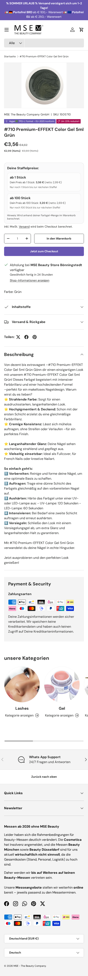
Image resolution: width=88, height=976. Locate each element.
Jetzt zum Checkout (44, 251)
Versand (24, 226)
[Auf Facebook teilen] (26, 337)
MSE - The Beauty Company (30, 966)
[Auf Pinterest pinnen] (34, 337)
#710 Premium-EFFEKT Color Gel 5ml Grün (44, 56)
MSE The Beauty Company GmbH (26, 114)
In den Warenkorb (59, 238)
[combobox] (44, 43)
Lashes (22, 708)
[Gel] (62, 684)
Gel (62, 708)
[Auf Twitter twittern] (18, 337)
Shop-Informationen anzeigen (29, 280)
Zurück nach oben (44, 777)
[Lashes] (22, 684)
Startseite (10, 56)
